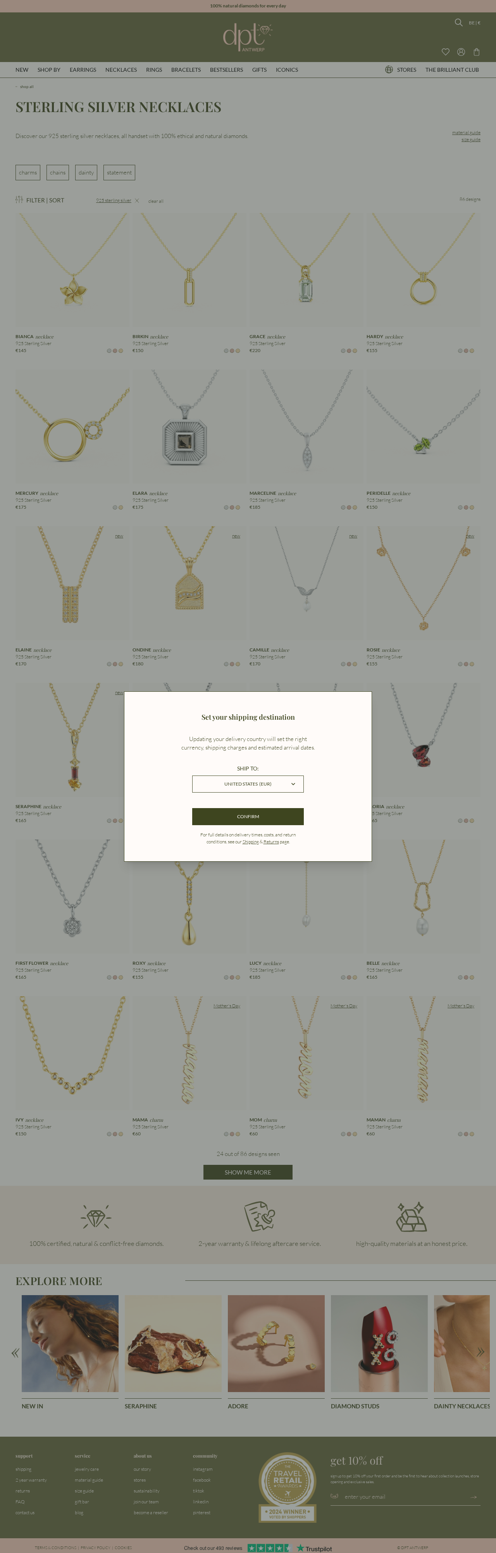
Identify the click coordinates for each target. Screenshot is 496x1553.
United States (248, 784)
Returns (271, 842)
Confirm (248, 816)
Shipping (251, 842)
